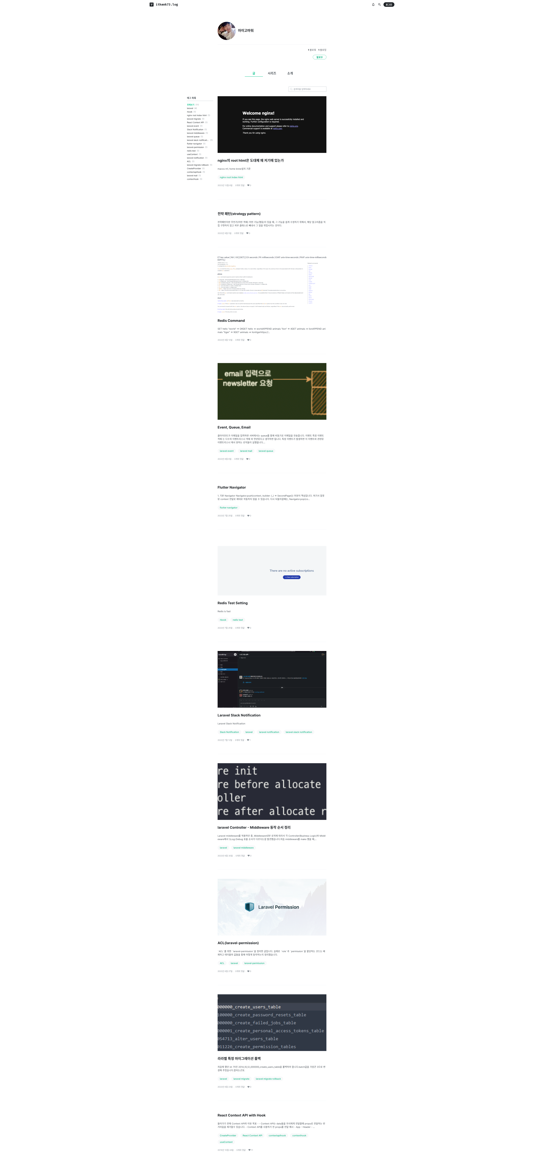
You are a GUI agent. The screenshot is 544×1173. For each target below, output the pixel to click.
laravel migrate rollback (198, 165)
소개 (290, 73)
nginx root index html (197, 115)
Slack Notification (195, 129)
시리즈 (272, 73)
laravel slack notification (198, 140)
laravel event (193, 126)
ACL (189, 161)
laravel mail (192, 175)
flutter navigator (194, 143)
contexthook (193, 179)
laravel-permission (195, 147)
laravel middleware (195, 133)
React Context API (195, 122)
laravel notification (195, 158)
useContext (192, 154)
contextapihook (194, 172)
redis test (191, 150)
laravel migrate (194, 119)
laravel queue (193, 136)
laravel (190, 108)
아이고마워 (246, 30)
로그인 (389, 4)
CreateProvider (194, 168)
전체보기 (190, 104)
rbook (189, 112)
